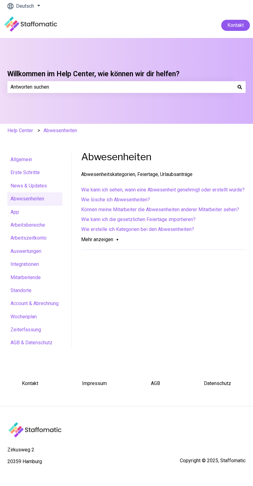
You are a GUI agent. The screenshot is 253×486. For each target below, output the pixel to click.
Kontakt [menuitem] (30, 383)
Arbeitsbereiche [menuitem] (27, 225)
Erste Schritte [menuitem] (25, 172)
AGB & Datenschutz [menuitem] (31, 343)
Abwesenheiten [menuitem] (27, 199)
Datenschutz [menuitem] (217, 383)
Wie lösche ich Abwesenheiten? (115, 200)
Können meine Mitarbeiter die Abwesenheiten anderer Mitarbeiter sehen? (160, 209)
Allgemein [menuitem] (21, 159)
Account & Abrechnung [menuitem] (34, 303)
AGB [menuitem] (155, 383)
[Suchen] (240, 87)
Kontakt (235, 25)
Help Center (20, 130)
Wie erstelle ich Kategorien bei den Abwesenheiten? (137, 229)
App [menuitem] (14, 212)
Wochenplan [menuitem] (23, 317)
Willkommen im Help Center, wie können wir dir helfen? (93, 74)
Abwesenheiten (60, 130)
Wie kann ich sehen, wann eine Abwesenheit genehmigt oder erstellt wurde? (163, 190)
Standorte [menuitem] (20, 290)
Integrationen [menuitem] (24, 264)
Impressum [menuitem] (94, 383)
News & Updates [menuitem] (28, 186)
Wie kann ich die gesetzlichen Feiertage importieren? (138, 219)
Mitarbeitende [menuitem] (25, 277)
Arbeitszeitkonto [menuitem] (28, 238)
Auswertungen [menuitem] (25, 251)
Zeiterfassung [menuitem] (25, 330)
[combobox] (120, 87)
